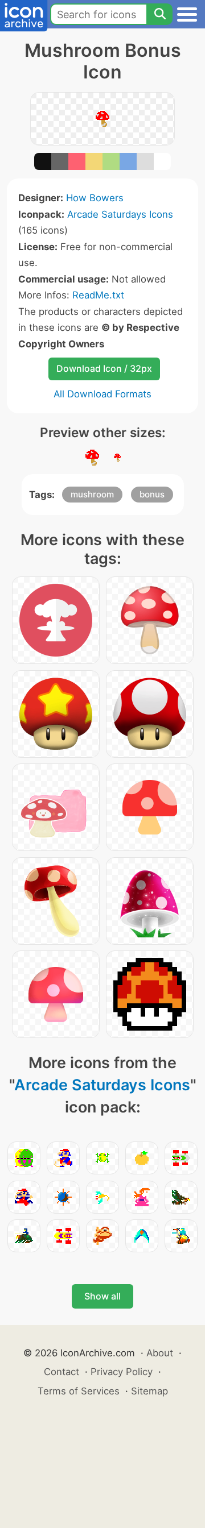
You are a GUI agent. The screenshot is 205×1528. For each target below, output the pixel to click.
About (159, 1353)
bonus (152, 494)
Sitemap (149, 1391)
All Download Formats (102, 394)
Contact (61, 1371)
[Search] (159, 14)
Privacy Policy (122, 1371)
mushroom (92, 494)
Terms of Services (79, 1391)
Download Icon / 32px (104, 368)
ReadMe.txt (98, 295)
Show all (102, 1296)
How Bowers (95, 198)
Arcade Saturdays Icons (120, 214)
